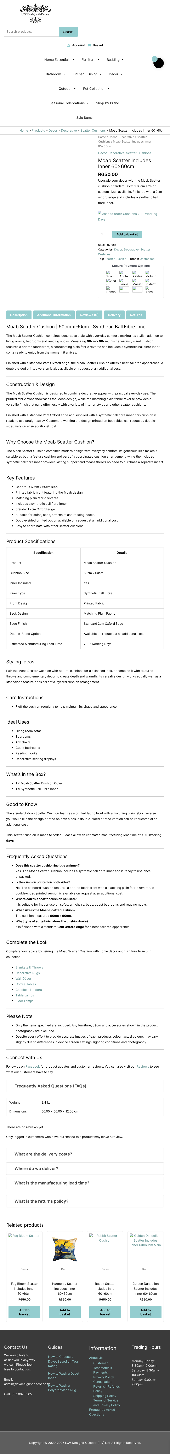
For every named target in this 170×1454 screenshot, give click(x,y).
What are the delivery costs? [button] (43, 1154)
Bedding (113, 60)
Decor (113, 74)
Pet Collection (94, 88)
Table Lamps (25, 995)
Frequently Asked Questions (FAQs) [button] (50, 1086)
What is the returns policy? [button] (41, 1201)
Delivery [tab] (114, 315)
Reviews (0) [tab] (89, 315)
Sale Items (84, 117)
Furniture (88, 60)
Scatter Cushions (138, 153)
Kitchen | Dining (85, 74)
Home (102, 137)
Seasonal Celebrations (67, 103)
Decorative (126, 137)
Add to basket (127, 234)
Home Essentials (57, 60)
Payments (100, 1372)
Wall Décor (23, 979)
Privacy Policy (103, 1377)
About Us (96, 1358)
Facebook (33, 1066)
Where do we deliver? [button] (36, 1168)
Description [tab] (19, 315)
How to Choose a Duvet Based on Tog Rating (63, 1361)
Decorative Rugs (28, 973)
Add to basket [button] (24, 1312)
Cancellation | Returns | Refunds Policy (106, 1386)
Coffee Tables (26, 984)
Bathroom (53, 74)
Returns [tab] (136, 315)
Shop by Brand (107, 103)
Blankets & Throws (29, 967)
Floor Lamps (25, 1001)
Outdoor (65, 88)
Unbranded (147, 258)
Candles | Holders (29, 990)
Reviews (143, 1066)
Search (68, 32)
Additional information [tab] (54, 315)
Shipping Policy (104, 1396)
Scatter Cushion (115, 258)
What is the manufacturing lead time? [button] (52, 1183)
